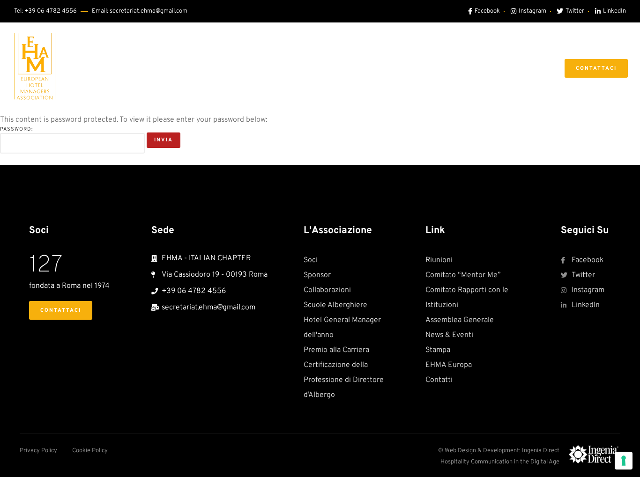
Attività (442, 68)
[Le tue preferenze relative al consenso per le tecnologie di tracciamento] (624, 461)
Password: (16, 129)
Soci (239, 68)
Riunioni (280, 68)
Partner (386, 68)
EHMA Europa (510, 68)
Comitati (329, 68)
